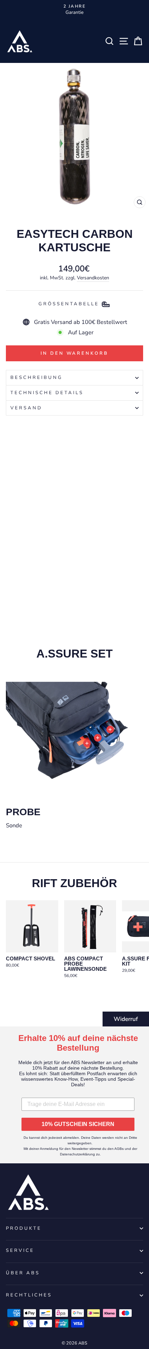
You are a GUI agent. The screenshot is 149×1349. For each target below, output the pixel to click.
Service (20, 1250)
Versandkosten (93, 278)
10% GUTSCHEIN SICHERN (78, 1124)
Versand (26, 408)
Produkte (24, 1228)
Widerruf (126, 1019)
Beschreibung (36, 377)
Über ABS (23, 1273)
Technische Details (47, 393)
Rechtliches (29, 1295)
